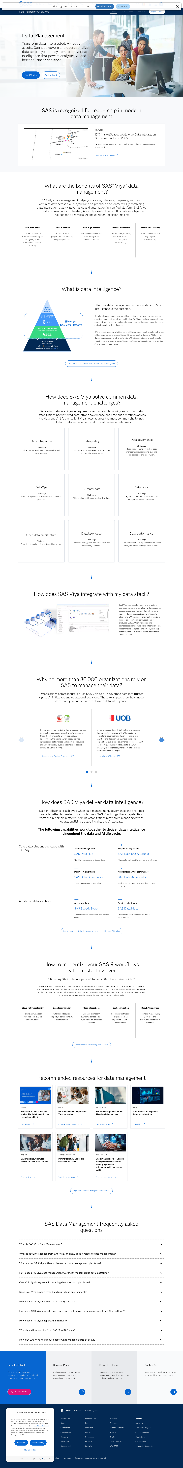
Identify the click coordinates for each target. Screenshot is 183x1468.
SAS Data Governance (88, 877)
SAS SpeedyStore (86, 908)
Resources (141, 12)
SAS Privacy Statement (41, 1426)
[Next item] (161, 740)
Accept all (21, 1442)
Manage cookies (30, 1450)
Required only (38, 1442)
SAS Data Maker (128, 908)
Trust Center (67, 1458)
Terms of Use (54, 1458)
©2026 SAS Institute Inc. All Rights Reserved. (90, 1458)
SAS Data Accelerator (132, 877)
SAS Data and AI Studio (133, 854)
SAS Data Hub (83, 854)
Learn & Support (127, 12)
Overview (113, 12)
